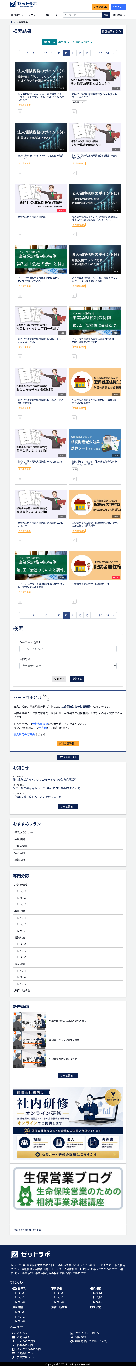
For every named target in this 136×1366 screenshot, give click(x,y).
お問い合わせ (25, 1337)
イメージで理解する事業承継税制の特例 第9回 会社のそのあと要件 (41, 585)
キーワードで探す (30, 642)
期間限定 (95, 1307)
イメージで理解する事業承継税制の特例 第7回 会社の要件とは (40, 279)
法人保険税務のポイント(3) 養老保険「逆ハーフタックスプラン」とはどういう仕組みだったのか (41, 97)
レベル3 (22, 904)
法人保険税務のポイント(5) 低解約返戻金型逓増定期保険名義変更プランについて (95, 218)
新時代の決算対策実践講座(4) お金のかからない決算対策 (40, 401)
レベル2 (22, 898)
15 (80, 53)
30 (100, 53)
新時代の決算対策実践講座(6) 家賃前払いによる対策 (40, 524)
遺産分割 (19, 964)
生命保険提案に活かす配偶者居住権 (90, 583)
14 (73, 53)
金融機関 (19, 839)
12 (59, 53)
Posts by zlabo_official (27, 1229)
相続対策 (19, 937)
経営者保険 (21, 884)
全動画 (43, 727)
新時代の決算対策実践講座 (32, 216)
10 (45, 53)
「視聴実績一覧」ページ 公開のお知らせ (37, 796)
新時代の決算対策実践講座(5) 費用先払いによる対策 (40, 463)
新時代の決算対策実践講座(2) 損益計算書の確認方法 (95, 157)
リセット (59, 678)
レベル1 (21, 891)
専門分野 (24, 659)
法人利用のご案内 (24, 734)
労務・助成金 (22, 990)
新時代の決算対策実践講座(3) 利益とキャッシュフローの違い (40, 340)
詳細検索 (118, 15)
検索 (106, 15)
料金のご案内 (25, 1345)
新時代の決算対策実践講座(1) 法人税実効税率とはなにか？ (94, 96)
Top (13, 22)
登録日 (48, 42)
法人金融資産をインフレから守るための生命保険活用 (45, 779)
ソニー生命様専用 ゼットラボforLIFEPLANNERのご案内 (46, 788)
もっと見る (67, 806)
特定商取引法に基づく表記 (91, 1341)
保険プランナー (23, 832)
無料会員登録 (40, 723)
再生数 (62, 42)
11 (52, 53)
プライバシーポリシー (88, 1333)
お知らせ (50, 15)
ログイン (117, 7)
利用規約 (80, 1337)
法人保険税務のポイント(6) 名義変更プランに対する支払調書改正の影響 (95, 279)
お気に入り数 (81, 42)
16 (87, 53)
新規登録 (98, 7)
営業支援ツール (26, 1357)
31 (107, 53)
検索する (77, 678)
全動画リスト (70, 757)
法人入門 (19, 853)
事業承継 (19, 911)
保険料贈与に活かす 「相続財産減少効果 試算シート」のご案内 (94, 463)
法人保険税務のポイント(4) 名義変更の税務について (40, 157)
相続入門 (19, 859)
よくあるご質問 (26, 1341)
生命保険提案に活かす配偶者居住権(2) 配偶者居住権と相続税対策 (95, 524)
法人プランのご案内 (29, 1349)
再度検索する (110, 31)
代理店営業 (21, 846)
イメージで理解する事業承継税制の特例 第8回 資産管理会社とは (94, 340)
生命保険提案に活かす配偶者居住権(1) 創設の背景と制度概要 (94, 401)
